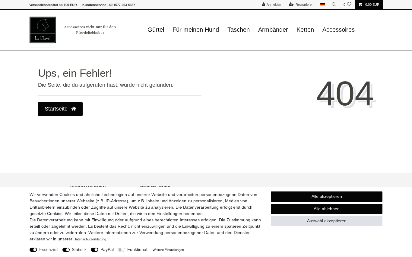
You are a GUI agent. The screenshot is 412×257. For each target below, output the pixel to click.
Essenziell (48, 249)
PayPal (107, 249)
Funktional (137, 249)
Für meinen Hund (196, 29)
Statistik (79, 249)
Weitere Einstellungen (168, 250)
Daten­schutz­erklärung (90, 239)
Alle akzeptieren (327, 196)
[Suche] (334, 4)
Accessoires (338, 29)
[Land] (322, 4)
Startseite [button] (57, 109)
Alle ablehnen (327, 208)
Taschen (238, 29)
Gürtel (155, 29)
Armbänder (273, 29)
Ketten (305, 29)
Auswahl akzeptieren (327, 220)
